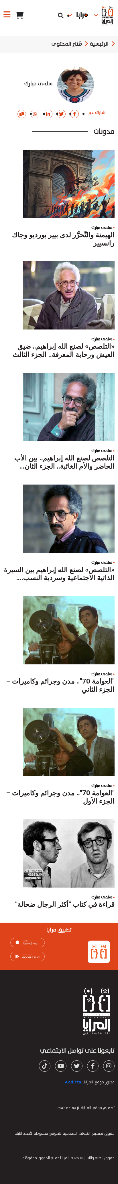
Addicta (73, 1082)
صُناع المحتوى (67, 44)
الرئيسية (99, 44)
